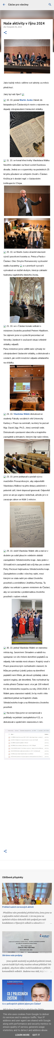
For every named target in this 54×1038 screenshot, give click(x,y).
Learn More (22, 1035)
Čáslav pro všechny (18, 4)
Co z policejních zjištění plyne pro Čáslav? (21, 1004)
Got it (36, 1035)
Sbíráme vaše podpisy (12, 955)
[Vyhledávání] (50, 4)
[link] (26, 100)
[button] (5, 33)
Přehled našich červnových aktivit (18, 907)
